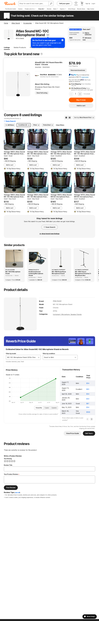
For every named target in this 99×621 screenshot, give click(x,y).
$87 (87, 404)
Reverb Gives (81, 9)
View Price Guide (72, 433)
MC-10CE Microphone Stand (12, 272)
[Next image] (27, 84)
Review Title (8, 465)
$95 (87, 389)
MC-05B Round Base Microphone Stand (59, 272)
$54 (87, 383)
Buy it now (81, 100)
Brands (49, 9)
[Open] (39, 357)
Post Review (10, 487)
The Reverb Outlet (10, 9)
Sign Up (88, 3)
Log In (93, 3)
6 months (39, 408)
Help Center (90, 9)
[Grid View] (66, 117)
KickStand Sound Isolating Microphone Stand (36, 273)
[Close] (62, 40)
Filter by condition (49, 353)
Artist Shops (71, 9)
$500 (88, 412)
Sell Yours (89, 433)
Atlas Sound (57, 301)
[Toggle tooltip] (41, 54)
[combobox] (21, 357)
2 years (54, 408)
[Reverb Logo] (9, 3)
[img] (52, 74)
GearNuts (43, 75)
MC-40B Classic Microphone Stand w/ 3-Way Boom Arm (83, 273)
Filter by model (11, 353)
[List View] (69, 117)
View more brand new (78, 70)
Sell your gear (64, 3)
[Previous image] (8, 84)
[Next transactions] (91, 419)
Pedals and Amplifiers (31, 9)
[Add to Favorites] (48, 35)
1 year (47, 408)
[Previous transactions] (87, 419)
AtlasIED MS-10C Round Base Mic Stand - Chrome (49, 63)
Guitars (20, 9)
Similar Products (20, 47)
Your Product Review (11, 474)
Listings (7, 47)
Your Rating (8, 458)
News (55, 9)
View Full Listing (42, 93)
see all (17, 492)
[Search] (51, 3)
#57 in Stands (20, 38)
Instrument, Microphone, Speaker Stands (67, 314)
